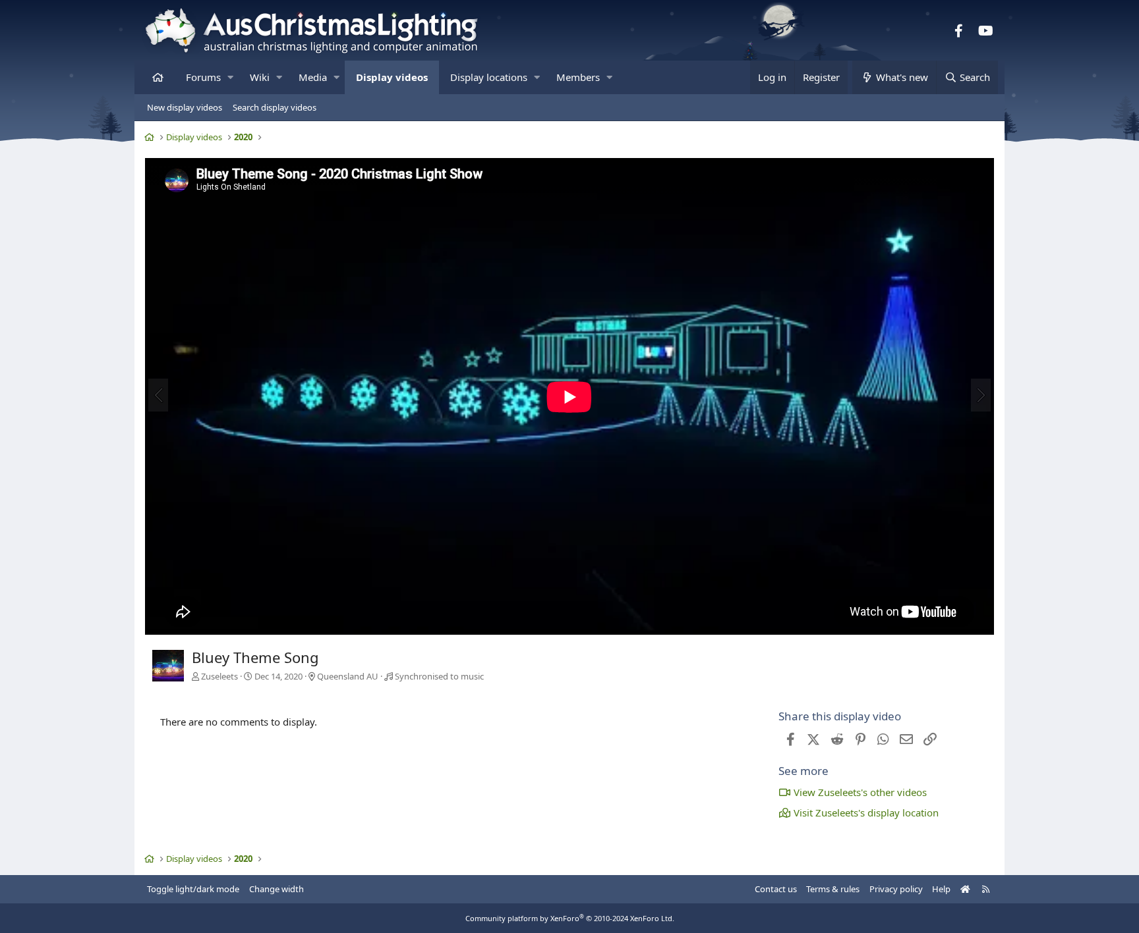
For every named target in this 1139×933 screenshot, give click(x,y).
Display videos (392, 77)
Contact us (776, 889)
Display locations (488, 77)
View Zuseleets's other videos (860, 792)
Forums (203, 77)
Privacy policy (896, 889)
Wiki (260, 77)
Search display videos (274, 107)
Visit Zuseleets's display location (866, 812)
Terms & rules (833, 889)
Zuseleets (219, 676)
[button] (230, 77)
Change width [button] (276, 889)
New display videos (184, 107)
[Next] (981, 395)
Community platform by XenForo (569, 918)
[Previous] (158, 395)
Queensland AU (347, 676)
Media (313, 77)
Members (578, 77)
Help (941, 889)
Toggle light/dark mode (193, 889)
